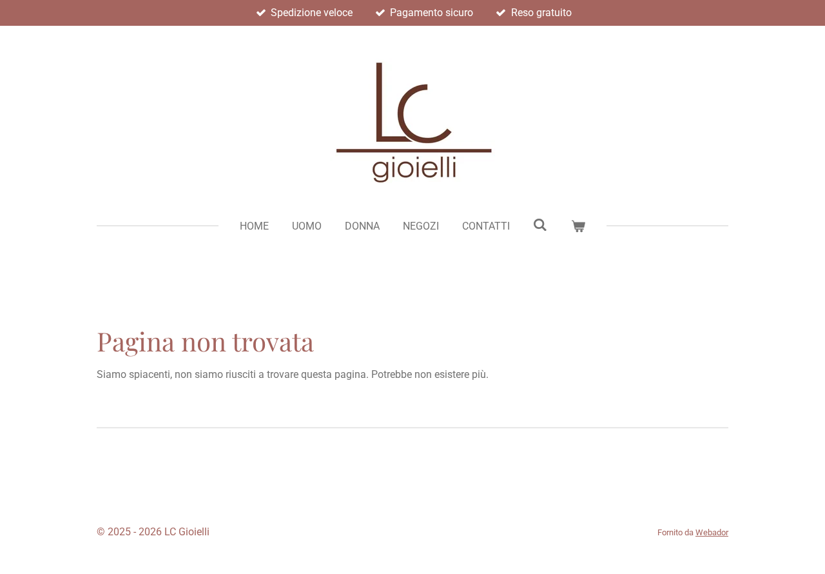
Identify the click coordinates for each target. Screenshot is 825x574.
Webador (711, 532)
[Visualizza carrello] (578, 226)
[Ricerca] (540, 224)
